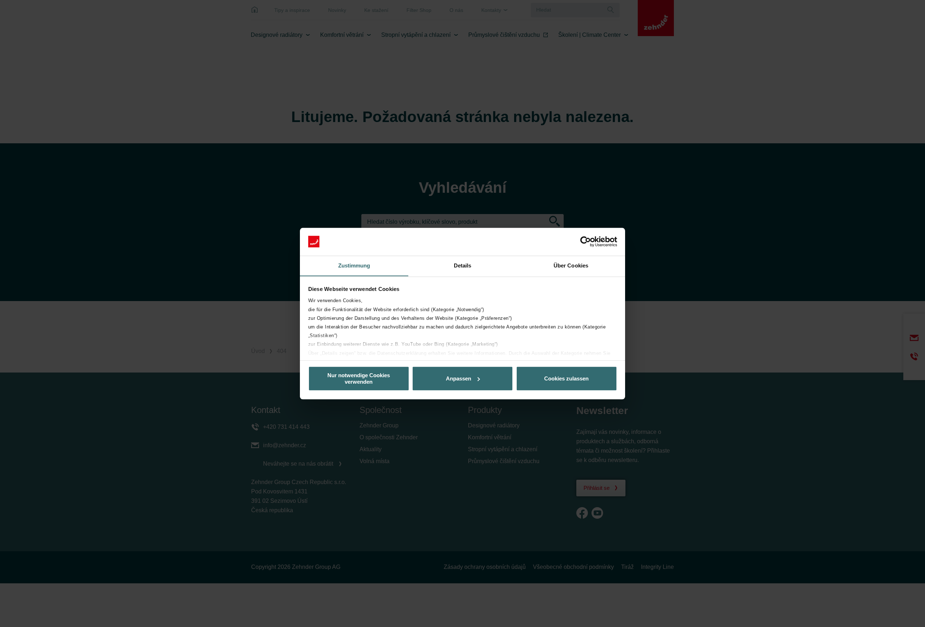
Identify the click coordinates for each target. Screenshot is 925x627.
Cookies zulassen (566, 378)
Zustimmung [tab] (354, 265)
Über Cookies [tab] (571, 265)
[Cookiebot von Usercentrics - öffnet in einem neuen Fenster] (585, 241)
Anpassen (458, 378)
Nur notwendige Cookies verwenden (358, 378)
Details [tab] (463, 265)
